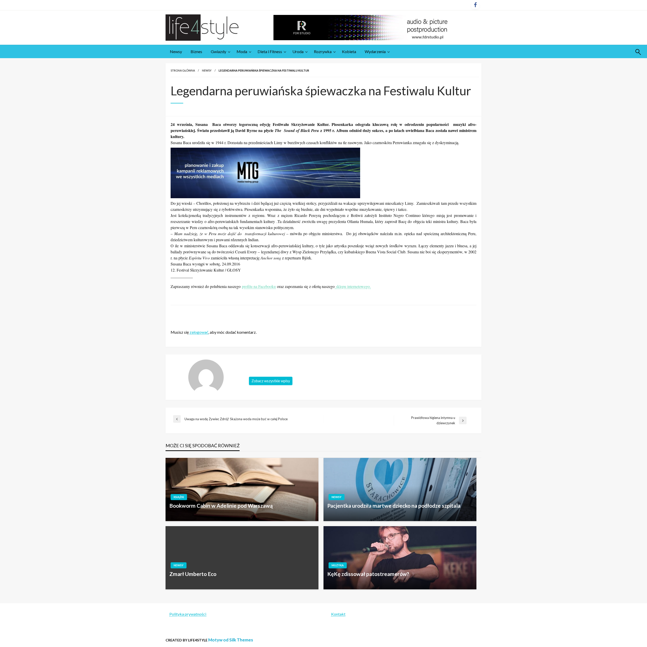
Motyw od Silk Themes (230, 639)
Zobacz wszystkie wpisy (270, 381)
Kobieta (349, 51)
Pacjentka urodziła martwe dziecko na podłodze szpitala (393, 505)
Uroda (298, 51)
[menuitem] (176, 51)
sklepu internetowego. (353, 286)
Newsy (176, 51)
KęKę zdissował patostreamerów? (368, 574)
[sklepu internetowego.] (335, 286)
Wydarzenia (375, 51)
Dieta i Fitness (270, 51)
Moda (242, 51)
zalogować (199, 332)
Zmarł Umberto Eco (192, 574)
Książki (179, 497)
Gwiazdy (218, 51)
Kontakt (338, 614)
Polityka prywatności (187, 614)
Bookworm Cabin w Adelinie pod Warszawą (221, 505)
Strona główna (183, 70)
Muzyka (338, 565)
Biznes (196, 51)
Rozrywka (323, 51)
